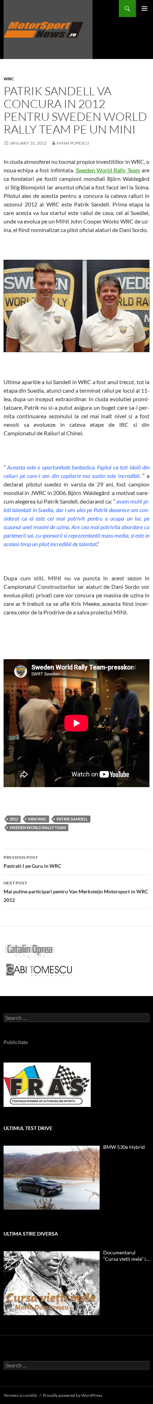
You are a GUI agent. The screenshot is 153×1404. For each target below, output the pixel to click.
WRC (9, 78)
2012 (14, 819)
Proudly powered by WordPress (72, 1395)
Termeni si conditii (20, 1395)
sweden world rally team (38, 827)
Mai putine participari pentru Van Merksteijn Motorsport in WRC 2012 (76, 891)
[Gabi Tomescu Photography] (39, 970)
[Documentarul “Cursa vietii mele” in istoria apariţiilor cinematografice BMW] (52, 1283)
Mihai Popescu (73, 143)
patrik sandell (72, 819)
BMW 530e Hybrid (124, 1147)
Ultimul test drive (28, 1128)
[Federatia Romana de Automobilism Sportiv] (47, 1084)
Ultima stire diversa (31, 1234)
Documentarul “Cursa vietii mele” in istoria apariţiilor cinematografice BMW (126, 1255)
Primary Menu (144, 8)
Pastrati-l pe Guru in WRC (32, 862)
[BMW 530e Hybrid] (52, 1178)
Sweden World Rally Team (108, 170)
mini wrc (37, 819)
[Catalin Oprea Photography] (30, 952)
